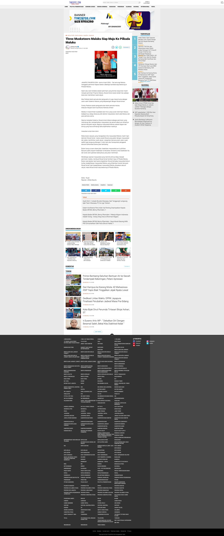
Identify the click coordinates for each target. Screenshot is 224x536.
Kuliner (83, 457)
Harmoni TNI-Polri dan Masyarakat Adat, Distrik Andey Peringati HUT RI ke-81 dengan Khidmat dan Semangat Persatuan (147, 50)
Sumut (83, 512)
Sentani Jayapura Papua (88, 505)
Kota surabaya (68, 454)
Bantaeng (100, 347)
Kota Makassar (85, 452)
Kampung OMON (118, 428)
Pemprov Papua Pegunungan (122, 477)
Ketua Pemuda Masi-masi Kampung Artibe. (121, 442)
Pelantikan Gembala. (104, 475)
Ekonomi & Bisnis (90, 6)
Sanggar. (83, 500)
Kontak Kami (105, 531)
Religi (99, 498)
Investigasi (117, 409)
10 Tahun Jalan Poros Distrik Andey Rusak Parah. (72, 342)
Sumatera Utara (68, 512)
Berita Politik (71, 35)
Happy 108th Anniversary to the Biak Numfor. (89, 401)
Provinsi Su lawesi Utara (71, 488)
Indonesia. (84, 409)
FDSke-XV (117, 393)
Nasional (136, 6)
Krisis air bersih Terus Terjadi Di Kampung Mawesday (70, 458)
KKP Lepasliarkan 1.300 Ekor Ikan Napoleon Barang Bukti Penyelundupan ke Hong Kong (145, 114)
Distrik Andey (102, 389)
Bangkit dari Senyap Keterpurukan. (86, 348)
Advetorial (117, 341)
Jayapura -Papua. (102, 413)
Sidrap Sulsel (118, 507)
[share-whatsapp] (120, 47)
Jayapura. (100, 415)
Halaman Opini (68, 400)
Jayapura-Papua (85, 415)
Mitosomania (67, 466)
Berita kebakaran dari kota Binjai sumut (72, 366)
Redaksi (99, 531)
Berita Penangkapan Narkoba (70, 371)
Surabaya (117, 512)
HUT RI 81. (100, 406)
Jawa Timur (117, 411)
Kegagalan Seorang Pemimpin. (86, 431)
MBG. (65, 464)
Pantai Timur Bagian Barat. (122, 470)
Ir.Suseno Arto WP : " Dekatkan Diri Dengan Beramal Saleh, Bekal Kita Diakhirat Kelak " (104, 322)
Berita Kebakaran (119, 363)
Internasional (145, 6)
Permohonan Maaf (103, 479)
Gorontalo (101, 398)
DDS (82, 387)
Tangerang (84, 514)
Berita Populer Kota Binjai (105, 374)
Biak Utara (67, 378)
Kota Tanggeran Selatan (88, 454)
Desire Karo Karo (119, 387)
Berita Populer (85, 374)
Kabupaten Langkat (103, 424)
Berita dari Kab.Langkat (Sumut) (71, 352)
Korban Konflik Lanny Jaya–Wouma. (106, 446)
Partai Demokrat (85, 475)
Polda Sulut (84, 482)
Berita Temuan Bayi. (120, 374)
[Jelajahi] (222, 2)
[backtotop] (112, 335)
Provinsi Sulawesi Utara (88, 488)
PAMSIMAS (100, 470)
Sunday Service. (102, 512)
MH (82, 464)
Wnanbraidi (67, 525)
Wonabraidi (84, 525)
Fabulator (67, 393)
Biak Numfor (118, 376)
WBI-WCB (116, 522)
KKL (65, 445)
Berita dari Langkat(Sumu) (88, 361)
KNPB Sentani (84, 445)
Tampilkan (126, 266)
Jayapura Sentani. (69, 415)
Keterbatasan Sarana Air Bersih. (88, 442)
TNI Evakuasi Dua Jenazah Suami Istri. (88, 518)
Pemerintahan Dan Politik (71, 477)
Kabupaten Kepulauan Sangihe (70, 424)
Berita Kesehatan (103, 366)
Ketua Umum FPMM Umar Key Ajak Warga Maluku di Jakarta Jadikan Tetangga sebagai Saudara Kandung (144, 105)
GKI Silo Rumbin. (68, 398)
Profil (153, 6)
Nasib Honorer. (102, 466)
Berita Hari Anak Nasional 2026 (105, 362)
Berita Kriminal (119, 366)
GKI (115, 396)
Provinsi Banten (119, 485)
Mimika (100, 464)
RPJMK (116, 498)
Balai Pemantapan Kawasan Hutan (122, 344)
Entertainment (118, 391)
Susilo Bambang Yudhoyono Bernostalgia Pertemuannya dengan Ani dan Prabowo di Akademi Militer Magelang (143, 122)
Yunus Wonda (101, 525)
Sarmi (99, 500)
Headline (85, 35)
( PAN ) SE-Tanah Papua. (87, 339)
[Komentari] (125, 190)
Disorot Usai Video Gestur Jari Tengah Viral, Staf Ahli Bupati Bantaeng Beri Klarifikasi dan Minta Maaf (147, 58)
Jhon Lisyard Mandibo (70, 418)
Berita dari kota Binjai (87, 352)
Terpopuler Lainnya (145, 81)
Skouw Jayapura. (69, 509)
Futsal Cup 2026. (68, 396)
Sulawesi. (117, 509)
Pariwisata (67, 475)
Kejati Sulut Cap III (119, 430)
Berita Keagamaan (119, 361)
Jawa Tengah (101, 411)
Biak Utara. (84, 378)
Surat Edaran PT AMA (70, 514)
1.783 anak (117, 339)
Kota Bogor (117, 450)
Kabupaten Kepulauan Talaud (87, 424)
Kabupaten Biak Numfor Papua (121, 418)
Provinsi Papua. (85, 492)
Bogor (82, 381)
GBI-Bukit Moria (85, 396)
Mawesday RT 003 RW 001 (121, 461)
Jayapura (66, 413)
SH (81, 507)
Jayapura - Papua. (86, 413)
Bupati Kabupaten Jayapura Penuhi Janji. (72, 387)
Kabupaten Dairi (102, 421)
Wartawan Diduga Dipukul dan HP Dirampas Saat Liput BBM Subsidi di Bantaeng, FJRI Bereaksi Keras (147, 66)
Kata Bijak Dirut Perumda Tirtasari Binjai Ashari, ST (106, 311)
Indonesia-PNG (68, 409)
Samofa (66, 500)
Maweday (117, 459)
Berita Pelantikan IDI (120, 368)
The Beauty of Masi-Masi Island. (121, 515)
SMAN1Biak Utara (86, 509)
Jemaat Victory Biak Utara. (122, 415)
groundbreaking (119, 398)
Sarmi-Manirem (68, 503)
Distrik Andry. (118, 389)
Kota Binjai (67, 450)
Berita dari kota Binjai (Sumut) (120, 352)
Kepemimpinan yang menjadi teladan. (72, 440)
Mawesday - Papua (103, 461)
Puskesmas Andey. (69, 498)
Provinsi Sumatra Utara (105, 494)
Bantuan (100, 349)
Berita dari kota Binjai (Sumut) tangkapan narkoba (106, 356)
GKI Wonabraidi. (85, 398)
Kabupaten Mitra (102, 426)
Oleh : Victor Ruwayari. (104, 468)
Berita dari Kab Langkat (121, 349)
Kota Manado (101, 452)
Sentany (116, 505)
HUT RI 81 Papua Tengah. (87, 406)
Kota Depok (67, 452)
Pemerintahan (118, 475)
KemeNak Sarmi (118, 435)
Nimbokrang (67, 468)
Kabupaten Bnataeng (87, 421)
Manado (83, 459)
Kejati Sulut (101, 430)
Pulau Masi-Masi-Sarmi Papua (121, 495)
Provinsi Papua (118, 490)
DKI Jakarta (67, 391)
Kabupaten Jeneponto (120, 421)
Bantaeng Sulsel (119, 347)
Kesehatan (112, 6)
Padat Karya (67, 470)
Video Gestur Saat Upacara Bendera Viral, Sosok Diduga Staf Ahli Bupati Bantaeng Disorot (147, 40)
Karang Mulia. (68, 430)
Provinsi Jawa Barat (87, 490)
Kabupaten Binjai (69, 421)
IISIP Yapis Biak (118, 406)
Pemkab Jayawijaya (103, 477)
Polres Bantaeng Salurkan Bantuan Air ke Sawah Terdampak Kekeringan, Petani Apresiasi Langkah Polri (106, 279)
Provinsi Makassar (103, 490)
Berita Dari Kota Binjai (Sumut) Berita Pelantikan (71, 356)
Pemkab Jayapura (86, 477)
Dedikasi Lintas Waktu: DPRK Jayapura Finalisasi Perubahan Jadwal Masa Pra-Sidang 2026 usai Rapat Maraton (105, 301)
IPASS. (65, 411)
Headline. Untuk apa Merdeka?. (120, 403)
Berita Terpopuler (69, 376)
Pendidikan (121, 6)
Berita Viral (101, 376)
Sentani (66, 505)
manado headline (103, 459)
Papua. (116, 473)
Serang (66, 507)
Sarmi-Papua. (84, 503)
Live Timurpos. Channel (104, 457)
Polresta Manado (69, 485)
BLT (115, 378)
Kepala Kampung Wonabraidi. (122, 437)
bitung (100, 378)
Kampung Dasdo (68, 428)
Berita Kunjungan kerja (105, 368)
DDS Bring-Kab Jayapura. (105, 387)
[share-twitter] (116, 47)
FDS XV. (100, 393)
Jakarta (83, 411)
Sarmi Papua (118, 500)
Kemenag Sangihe (119, 433)
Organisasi (117, 468)
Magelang (117, 457)
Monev (83, 466)
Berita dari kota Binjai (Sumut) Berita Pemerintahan (87, 357)
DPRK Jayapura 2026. (86, 391)
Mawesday (84, 461)
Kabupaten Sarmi (119, 426)
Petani (116, 479)
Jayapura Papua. (119, 413)
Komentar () (126, 47)
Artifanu (100, 343)
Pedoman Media (115, 531)
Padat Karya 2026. (86, 470)
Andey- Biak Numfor (86, 343)
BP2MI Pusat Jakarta (70, 383)
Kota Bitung (101, 450)
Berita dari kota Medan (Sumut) (121, 358)
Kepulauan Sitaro (103, 439)
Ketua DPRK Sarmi (103, 442)
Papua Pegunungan (103, 473)
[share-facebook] (113, 47)
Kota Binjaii (84, 450)
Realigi (83, 498)
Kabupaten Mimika (119, 424)
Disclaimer (123, 531)
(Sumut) (100, 339)
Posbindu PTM (85, 485)
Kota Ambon (117, 445)
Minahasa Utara (119, 464)
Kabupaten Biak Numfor (104, 418)
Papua (65, 473)
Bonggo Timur (118, 381)
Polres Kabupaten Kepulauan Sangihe (120, 482)
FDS (82, 393)
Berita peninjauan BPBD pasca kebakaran (104, 371)
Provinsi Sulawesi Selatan (105, 492)
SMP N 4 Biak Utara (103, 509)
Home (66, 6)
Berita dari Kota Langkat (121, 355)
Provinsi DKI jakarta (70, 490)
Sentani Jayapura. (103, 505)
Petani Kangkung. (69, 482)
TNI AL (65, 518)
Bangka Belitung (69, 347)
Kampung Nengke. (103, 428)
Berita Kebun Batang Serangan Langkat (87, 366)
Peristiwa (83, 479)
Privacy (129, 531)
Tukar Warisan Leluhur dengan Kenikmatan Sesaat (105, 521)
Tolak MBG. (101, 518)
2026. (99, 341)
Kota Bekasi (117, 448)
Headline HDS (101, 403)
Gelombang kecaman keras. (105, 396)
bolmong (100, 381)
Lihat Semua (98, 331)
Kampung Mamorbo (86, 428)
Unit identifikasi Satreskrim (122, 520)
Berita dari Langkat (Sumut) (72, 361)
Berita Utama (79, 35)
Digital (83, 389)
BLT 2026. (66, 381)
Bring (82, 383)
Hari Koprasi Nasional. (104, 400)
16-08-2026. (84, 341)
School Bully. (101, 503)
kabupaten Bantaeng (87, 418)
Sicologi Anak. (102, 507)
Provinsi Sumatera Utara (105, 488)
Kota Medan (117, 452)
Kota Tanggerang (102, 454)
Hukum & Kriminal (102, 6)
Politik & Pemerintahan (76, 6)
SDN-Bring (117, 503)
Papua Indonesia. (85, 473)
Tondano (117, 518)
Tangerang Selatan (103, 514)
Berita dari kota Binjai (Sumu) (104, 352)
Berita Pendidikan (86, 370)
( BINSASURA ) (67, 339)
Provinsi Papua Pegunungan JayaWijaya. (72, 493)
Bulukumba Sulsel (103, 383)
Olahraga (129, 6)
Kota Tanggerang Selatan (121, 454)
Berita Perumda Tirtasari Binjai (121, 371)
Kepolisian (84, 439)
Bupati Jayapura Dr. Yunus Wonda (122, 384)
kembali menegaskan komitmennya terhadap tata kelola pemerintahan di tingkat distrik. (106, 435)
